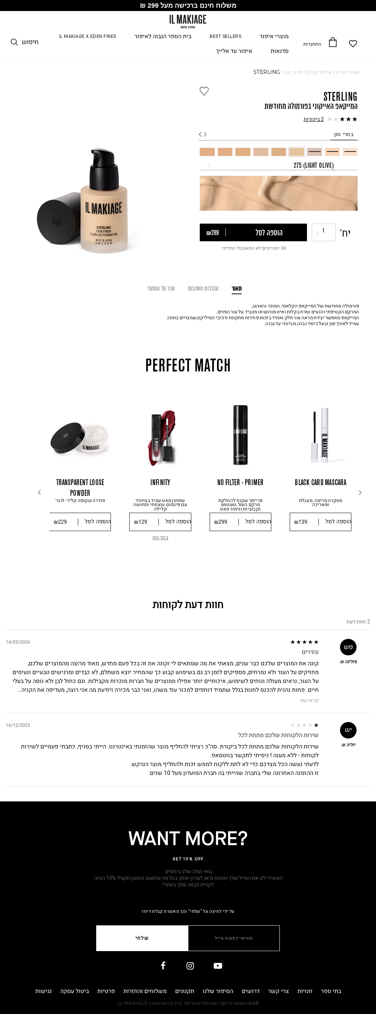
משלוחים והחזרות (145, 991)
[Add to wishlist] (204, 91)
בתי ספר (331, 991)
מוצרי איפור (274, 37)
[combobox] (279, 165)
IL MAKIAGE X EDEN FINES (87, 36)
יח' (345, 233)
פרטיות (106, 991)
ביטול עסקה (74, 991)
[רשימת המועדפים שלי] (353, 44)
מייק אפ (294, 72)
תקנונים (184, 991)
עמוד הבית (347, 72)
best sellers (225, 36)
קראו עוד (309, 700)
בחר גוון (160, 537)
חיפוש (30, 42)
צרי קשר (278, 991)
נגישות (43, 991)
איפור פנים (319, 72)
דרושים (251, 991)
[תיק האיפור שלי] (332, 42)
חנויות (304, 991)
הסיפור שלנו (218, 991)
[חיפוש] (14, 42)
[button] (279, 119)
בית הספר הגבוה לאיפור (162, 37)
